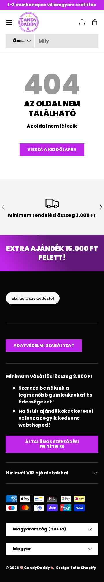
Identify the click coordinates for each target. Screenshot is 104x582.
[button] (94, 22)
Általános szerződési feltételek (52, 444)
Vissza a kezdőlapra (52, 149)
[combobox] (52, 41)
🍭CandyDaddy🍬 (37, 567)
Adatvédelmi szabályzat (44, 345)
